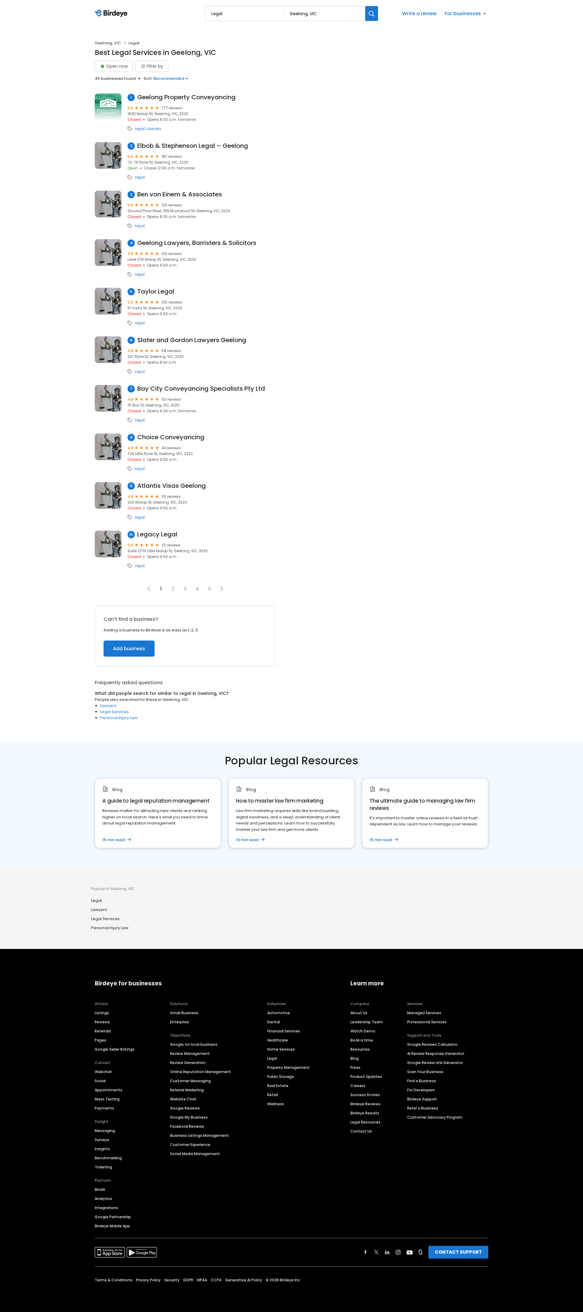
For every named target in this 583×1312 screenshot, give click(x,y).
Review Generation (188, 1062)
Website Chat (183, 1099)
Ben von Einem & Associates (179, 194)
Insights (102, 1148)
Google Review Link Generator (435, 1062)
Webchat (103, 1071)
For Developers (421, 1090)
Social (100, 1080)
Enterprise (179, 1022)
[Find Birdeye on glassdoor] (420, 1252)
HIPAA (202, 1280)
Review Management (190, 1053)
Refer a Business (422, 1108)
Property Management (288, 1067)
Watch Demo (362, 1031)
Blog (354, 1058)
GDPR (188, 1280)
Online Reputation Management (200, 1071)
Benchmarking (108, 1158)
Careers (357, 1085)
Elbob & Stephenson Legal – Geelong (192, 146)
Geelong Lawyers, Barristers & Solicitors (196, 243)
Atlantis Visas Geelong (171, 486)
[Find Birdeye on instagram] (398, 1252)
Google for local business (193, 1044)
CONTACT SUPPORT (458, 1252)
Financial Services (283, 1031)
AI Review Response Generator (435, 1053)
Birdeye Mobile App (112, 1226)
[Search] (371, 13)
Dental (273, 1022)
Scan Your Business (425, 1071)
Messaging (105, 1130)
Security (171, 1280)
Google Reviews (185, 1108)
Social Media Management (195, 1153)
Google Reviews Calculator (432, 1044)
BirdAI (100, 1189)
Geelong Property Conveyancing (186, 97)
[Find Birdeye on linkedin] (387, 1252)
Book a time (361, 1040)
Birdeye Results (364, 1113)
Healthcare (277, 1040)
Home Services (281, 1049)
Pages (100, 1040)
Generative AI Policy (243, 1280)
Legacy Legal (157, 534)
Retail (272, 1094)
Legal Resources (365, 1122)
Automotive (278, 1012)
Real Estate (277, 1085)
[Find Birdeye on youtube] (410, 1252)
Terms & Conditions (113, 1280)
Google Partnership (113, 1216)
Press (355, 1067)
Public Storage (280, 1076)
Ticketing (103, 1167)
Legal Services (114, 712)
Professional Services (427, 1022)
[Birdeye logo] (112, 13)
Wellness (275, 1103)
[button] (221, 588)
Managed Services (424, 1012)
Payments (104, 1108)
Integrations (106, 1207)
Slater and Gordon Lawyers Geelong (191, 340)
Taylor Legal (155, 291)
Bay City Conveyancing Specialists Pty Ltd (201, 389)
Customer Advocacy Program (434, 1117)
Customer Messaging (190, 1080)
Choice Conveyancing (170, 437)
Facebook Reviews (187, 1126)
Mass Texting (107, 1099)
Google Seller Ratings (115, 1049)
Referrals (103, 1031)
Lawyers (153, 128)
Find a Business (421, 1080)
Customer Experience (190, 1144)
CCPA (216, 1280)
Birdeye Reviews (365, 1103)
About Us (358, 1012)
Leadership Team (366, 1022)
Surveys (102, 1139)
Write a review (419, 13)
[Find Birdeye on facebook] (365, 1252)
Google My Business (189, 1117)
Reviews (102, 1022)
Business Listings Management (199, 1135)
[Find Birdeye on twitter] (376, 1252)
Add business (129, 648)
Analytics (103, 1198)
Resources (360, 1049)
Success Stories (365, 1094)
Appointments (108, 1090)
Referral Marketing (187, 1090)
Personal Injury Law (119, 718)
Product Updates (366, 1076)
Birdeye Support (422, 1099)
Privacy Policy (148, 1280)
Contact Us (361, 1131)
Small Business (184, 1012)
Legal (140, 128)
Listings (102, 1012)
